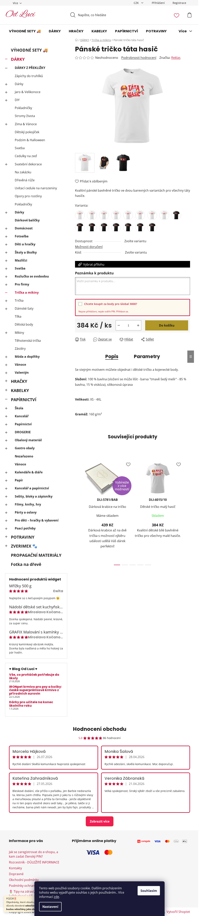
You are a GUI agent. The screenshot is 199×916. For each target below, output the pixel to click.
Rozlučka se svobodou (32, 276)
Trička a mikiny (27, 292)
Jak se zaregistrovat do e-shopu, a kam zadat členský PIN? (33, 854)
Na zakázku (23, 172)
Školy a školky (26, 252)
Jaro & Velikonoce (27, 92)
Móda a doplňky (27, 356)
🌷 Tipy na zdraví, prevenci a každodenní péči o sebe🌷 (30, 893)
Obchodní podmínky (24, 880)
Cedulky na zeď (26, 156)
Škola (19, 408)
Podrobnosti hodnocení (138, 57)
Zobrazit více (99, 821)
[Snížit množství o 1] (119, 325)
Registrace (179, 3)
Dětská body (24, 324)
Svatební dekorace (28, 164)
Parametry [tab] (147, 356)
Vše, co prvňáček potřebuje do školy (34, 676)
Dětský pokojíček (27, 132)
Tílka (18, 316)
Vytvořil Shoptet (178, 912)
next (187, 511)
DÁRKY (18, 59)
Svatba (20, 148)
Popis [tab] (111, 356)
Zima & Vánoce (26, 124)
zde (56, 897)
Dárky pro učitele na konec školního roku (31, 703)
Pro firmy (22, 284)
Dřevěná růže (25, 180)
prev (78, 511)
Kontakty (15, 868)
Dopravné (16, 874)
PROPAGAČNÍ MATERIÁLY (36, 555)
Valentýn (22, 372)
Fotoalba (22, 236)
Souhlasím (149, 891)
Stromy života (25, 116)
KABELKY (20, 390)
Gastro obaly (25, 448)
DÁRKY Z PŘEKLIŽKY (30, 68)
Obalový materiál (28, 440)
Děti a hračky (25, 244)
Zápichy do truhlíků (29, 76)
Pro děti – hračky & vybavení (36, 520)
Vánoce (20, 364)
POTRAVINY (22, 537)
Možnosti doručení (89, 247)
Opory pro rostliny (28, 196)
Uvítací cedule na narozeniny (36, 188)
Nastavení (50, 907)
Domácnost (24, 228)
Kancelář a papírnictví (32, 488)
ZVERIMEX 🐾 (24, 546)
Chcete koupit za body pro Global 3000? (110, 304)
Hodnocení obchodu (99, 729)
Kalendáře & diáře (29, 472)
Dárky (19, 84)
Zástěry (20, 348)
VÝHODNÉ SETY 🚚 (29, 50)
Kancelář (22, 416)
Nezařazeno (24, 456)
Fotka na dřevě (26, 564)
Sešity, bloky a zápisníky (33, 496)
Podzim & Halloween (30, 140)
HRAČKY (19, 381)
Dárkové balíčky (27, 220)
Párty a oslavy (26, 512)
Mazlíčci (21, 260)
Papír (19, 480)
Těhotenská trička (28, 340)
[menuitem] (25, 31)
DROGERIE (23, 432)
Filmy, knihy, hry (28, 504)
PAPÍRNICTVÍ (23, 399)
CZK (137, 3)
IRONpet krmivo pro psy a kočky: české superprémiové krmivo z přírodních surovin (35, 690)
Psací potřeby (25, 528)
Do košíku (167, 325)
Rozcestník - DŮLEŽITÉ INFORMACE (34, 862)
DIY (17, 100)
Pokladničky (23, 108)
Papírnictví (23, 424)
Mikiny (19, 332)
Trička (19, 300)
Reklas (176, 57)
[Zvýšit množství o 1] (138, 325)
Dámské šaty (24, 308)
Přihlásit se (122, 311)
